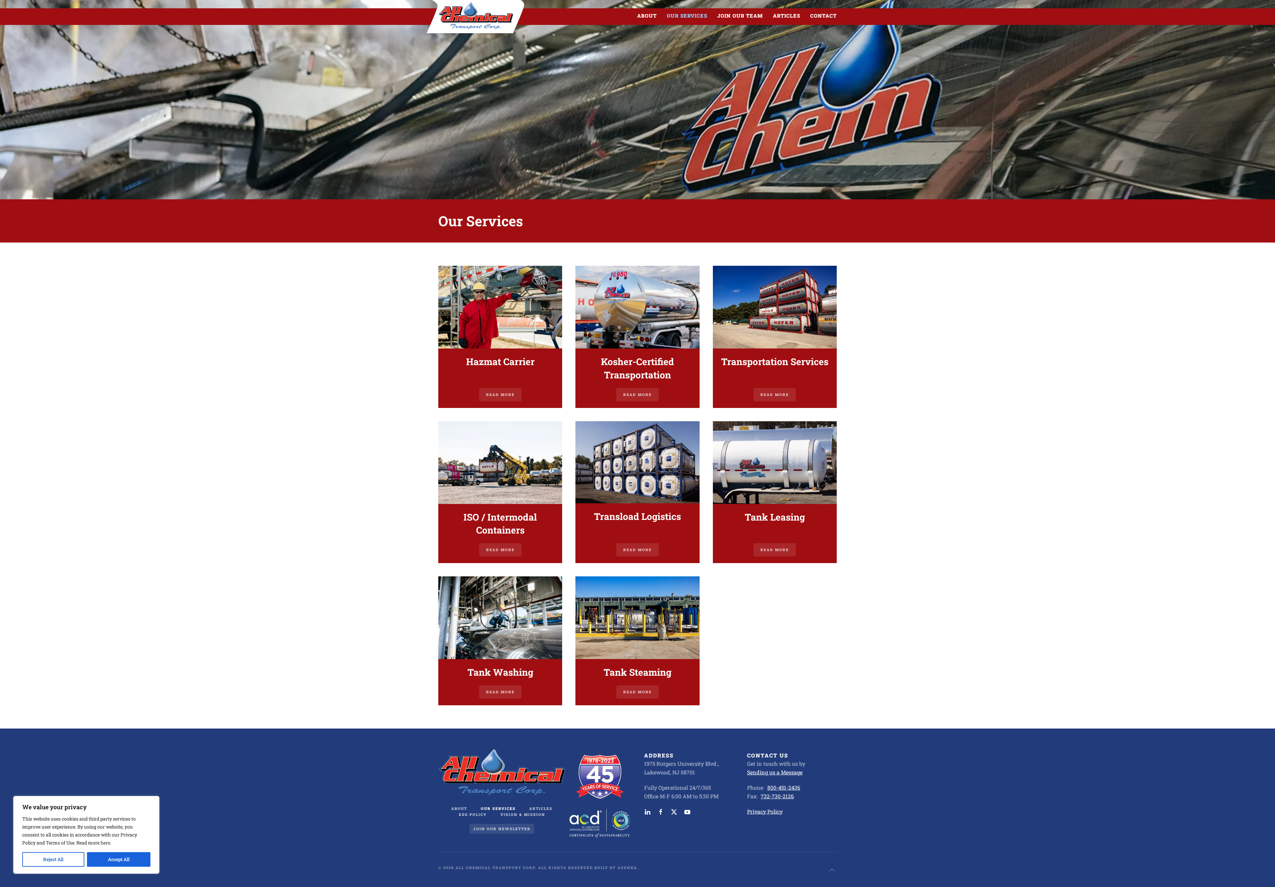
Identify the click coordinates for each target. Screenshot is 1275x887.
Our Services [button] (687, 15)
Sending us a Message (775, 772)
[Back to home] (475, 16)
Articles (786, 15)
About (459, 808)
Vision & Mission (522, 814)
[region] (86, 835)
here (105, 842)
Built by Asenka (615, 867)
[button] (832, 870)
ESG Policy (473, 814)
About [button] (647, 15)
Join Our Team (740, 15)
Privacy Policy (765, 811)
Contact (823, 15)
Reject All (53, 859)
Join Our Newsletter (502, 828)
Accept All (118, 859)
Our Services (498, 808)
